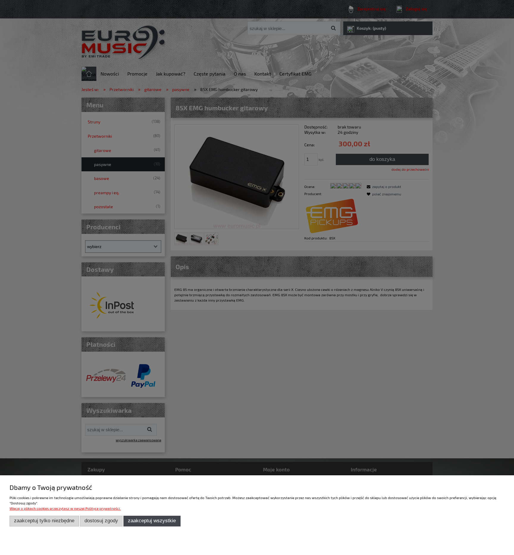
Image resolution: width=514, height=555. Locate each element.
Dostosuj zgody (101, 520)
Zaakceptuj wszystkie (152, 520)
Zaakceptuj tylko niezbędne (44, 520)
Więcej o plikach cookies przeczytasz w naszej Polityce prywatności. (65, 508)
